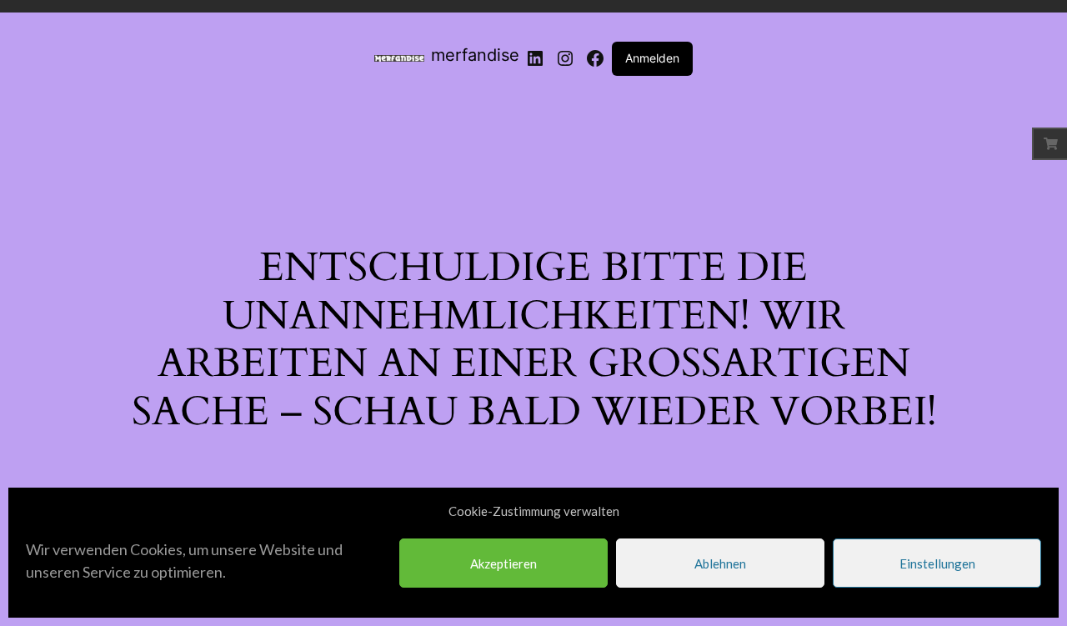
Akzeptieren (503, 563)
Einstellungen (937, 563)
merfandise (475, 55)
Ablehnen (720, 563)
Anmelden (652, 58)
